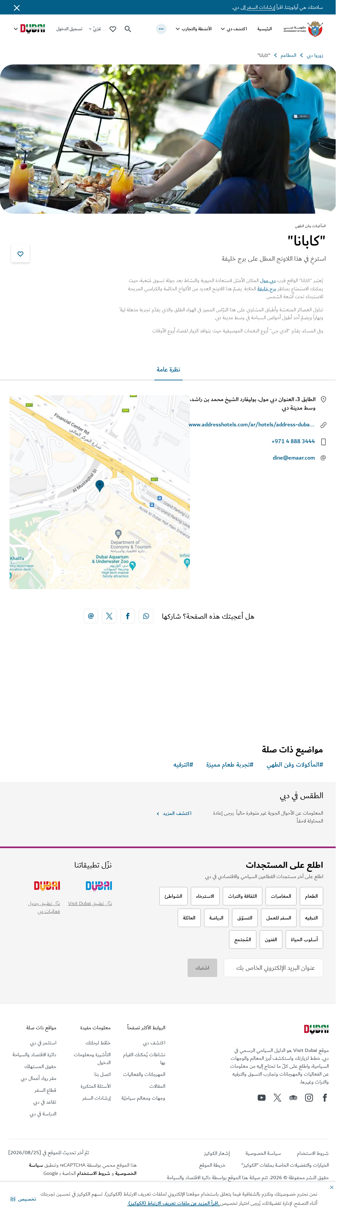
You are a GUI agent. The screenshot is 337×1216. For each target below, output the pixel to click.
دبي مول (268, 280)
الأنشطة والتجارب (197, 29)
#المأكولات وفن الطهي (295, 764)
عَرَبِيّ (97, 29)
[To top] (29, 1148)
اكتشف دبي (237, 29)
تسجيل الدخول (69, 29)
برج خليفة (266, 288)
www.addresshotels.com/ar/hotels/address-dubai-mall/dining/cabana (252, 424)
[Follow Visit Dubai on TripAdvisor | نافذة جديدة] (293, 1098)
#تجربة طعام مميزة (229, 764)
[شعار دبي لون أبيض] (315, 1030)
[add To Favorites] (20, 253)
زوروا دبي (315, 55)
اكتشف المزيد (177, 813)
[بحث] (128, 29)
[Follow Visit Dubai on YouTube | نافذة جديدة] (262, 1098)
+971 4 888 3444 (293, 441)
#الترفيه (183, 764)
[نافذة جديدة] (146, 616)
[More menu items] (161, 29)
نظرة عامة (168, 369)
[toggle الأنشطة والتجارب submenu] (178, 29)
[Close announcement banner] (17, 7)
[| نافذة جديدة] (309, 1098)
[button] (23, 1199)
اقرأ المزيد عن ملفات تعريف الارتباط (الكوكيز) (173, 1203)
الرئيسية (264, 29)
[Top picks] (113, 29)
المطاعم (288, 55)
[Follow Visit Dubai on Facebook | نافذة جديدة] (325, 1098)
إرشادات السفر (261, 7)
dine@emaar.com (294, 458)
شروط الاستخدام (93, 1173)
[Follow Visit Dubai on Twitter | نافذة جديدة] (277, 1098)
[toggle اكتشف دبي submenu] (223, 29)
